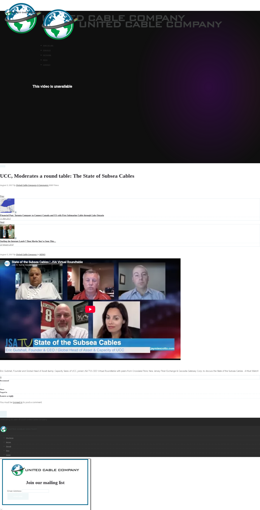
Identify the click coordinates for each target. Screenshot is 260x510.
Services (47, 50)
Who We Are (48, 45)
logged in (17, 402)
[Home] (132, 39)
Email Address (14, 491)
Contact (46, 65)
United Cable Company (26, 185)
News (45, 60)
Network (47, 55)
